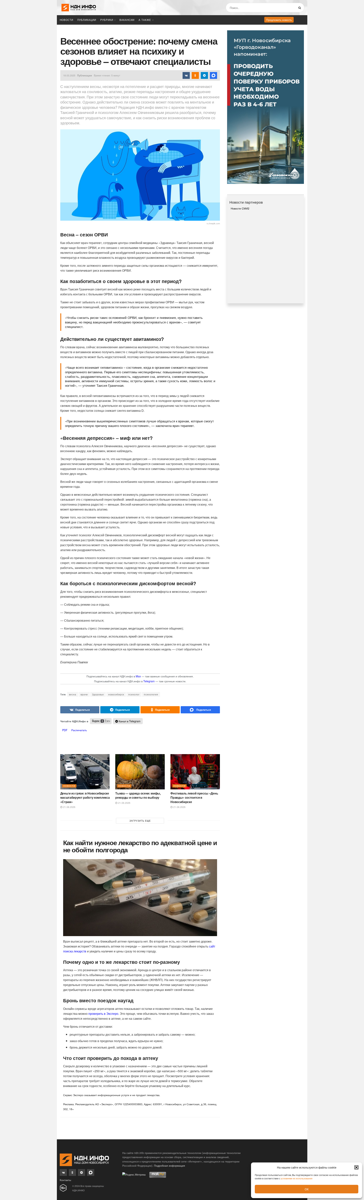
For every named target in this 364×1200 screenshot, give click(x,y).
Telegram (149, 681)
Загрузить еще (140, 820)
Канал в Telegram (129, 721)
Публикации (86, 20)
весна (72, 694)
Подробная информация (169, 1165)
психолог (134, 694)
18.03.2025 (69, 75)
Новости (66, 20)
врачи (84, 694)
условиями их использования (296, 1178)
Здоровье (98, 694)
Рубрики (106, 20)
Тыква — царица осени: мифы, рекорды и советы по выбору (138, 795)
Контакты (65, 1180)
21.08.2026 (68, 807)
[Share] (80, 709)
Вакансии (126, 20)
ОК (307, 1189)
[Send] (200, 709)
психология (151, 694)
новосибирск (116, 694)
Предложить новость (279, 20)
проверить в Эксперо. (104, 1013)
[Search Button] (300, 7)
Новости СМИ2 (240, 208)
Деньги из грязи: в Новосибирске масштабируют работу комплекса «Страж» (85, 797)
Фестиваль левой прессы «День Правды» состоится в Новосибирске (194, 797)
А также (145, 20)
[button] (356, 1167)
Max (138, 676)
